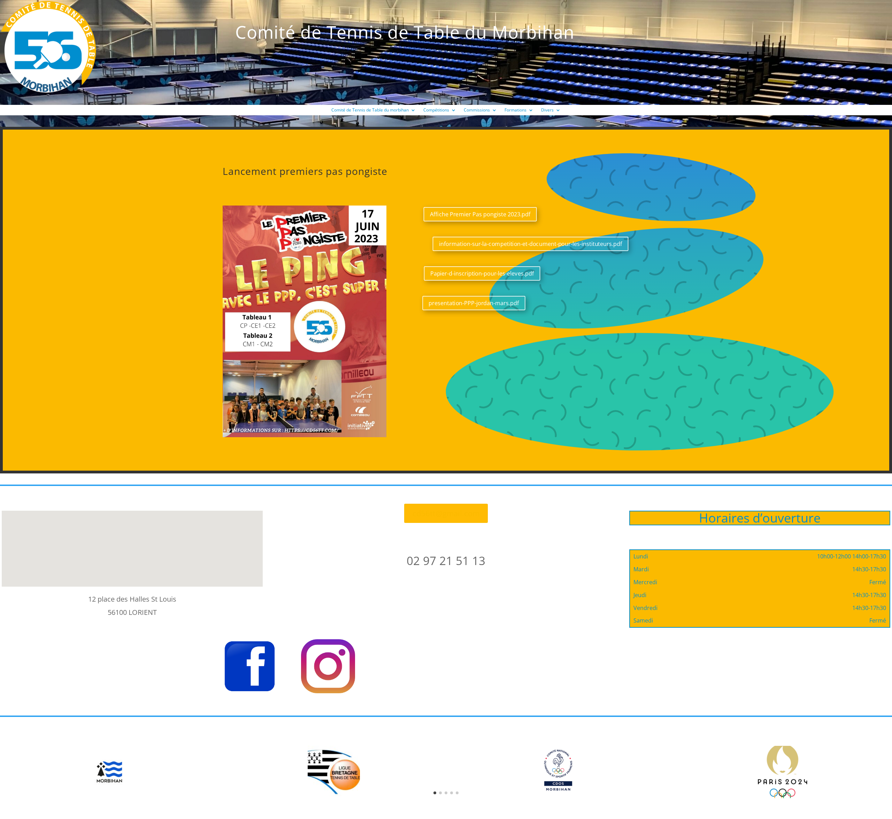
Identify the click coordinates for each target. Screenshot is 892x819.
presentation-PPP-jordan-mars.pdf (474, 303)
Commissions (477, 110)
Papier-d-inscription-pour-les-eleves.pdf (482, 273)
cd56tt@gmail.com (446, 513)
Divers (547, 110)
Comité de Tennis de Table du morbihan (370, 110)
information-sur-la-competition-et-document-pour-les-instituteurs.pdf (530, 243)
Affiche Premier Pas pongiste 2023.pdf (480, 214)
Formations (515, 110)
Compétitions (436, 110)
